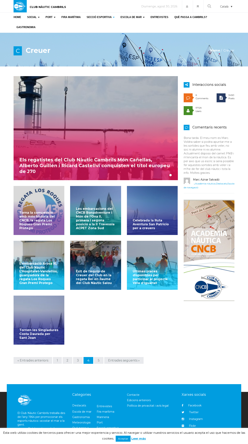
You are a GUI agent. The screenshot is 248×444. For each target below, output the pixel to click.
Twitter (194, 412)
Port (100, 422)
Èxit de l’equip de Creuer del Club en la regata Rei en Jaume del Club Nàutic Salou (94, 277)
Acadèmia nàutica (205, 183)
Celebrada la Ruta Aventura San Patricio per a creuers (151, 224)
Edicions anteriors (139, 400)
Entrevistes (104, 406)
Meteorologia (81, 422)
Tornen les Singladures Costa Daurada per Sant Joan (38, 334)
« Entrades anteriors (32, 360)
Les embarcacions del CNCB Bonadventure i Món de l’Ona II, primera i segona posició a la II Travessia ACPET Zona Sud (95, 218)
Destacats (221, 183)
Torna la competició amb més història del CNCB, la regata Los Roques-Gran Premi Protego (37, 220)
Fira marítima (105, 411)
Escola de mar (81, 411)
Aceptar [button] (123, 438)
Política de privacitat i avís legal (148, 405)
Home (215, 50)
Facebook (195, 405)
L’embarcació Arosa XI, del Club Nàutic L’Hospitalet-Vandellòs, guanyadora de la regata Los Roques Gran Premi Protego (38, 273)
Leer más (138, 438)
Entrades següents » (124, 360)
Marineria (103, 417)
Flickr (192, 426)
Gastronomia (81, 417)
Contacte (133, 395)
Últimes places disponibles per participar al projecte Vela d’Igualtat (150, 277)
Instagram (196, 419)
